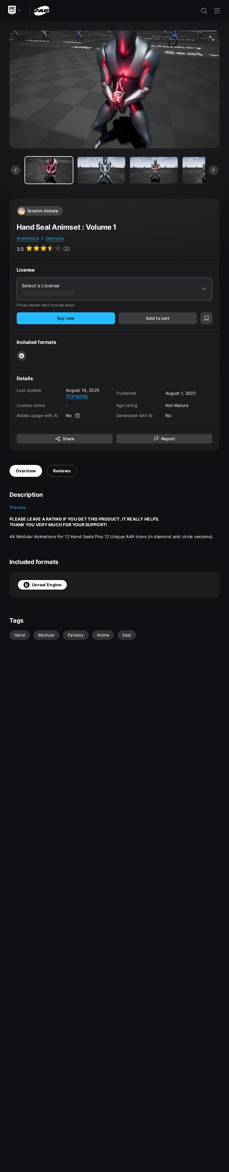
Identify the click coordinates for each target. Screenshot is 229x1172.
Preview (18, 507)
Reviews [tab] (62, 470)
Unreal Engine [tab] (47, 584)
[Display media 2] (154, 170)
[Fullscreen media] (212, 38)
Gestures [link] (55, 238)
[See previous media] (15, 170)
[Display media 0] (49, 170)
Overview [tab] (26, 470)
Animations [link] (28, 238)
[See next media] (213, 170)
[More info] (77, 415)
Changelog (77, 395)
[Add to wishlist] (206, 318)
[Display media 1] (101, 170)
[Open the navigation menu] (217, 10)
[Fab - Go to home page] (41, 10)
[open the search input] (204, 10)
